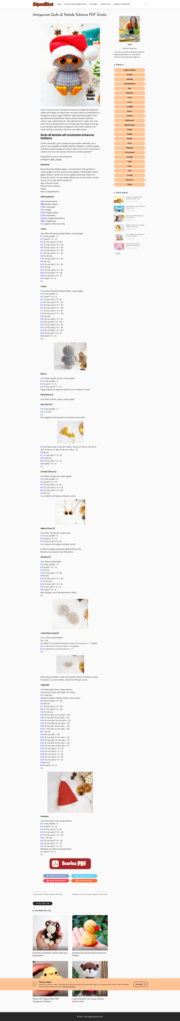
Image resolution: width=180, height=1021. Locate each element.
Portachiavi (45, 948)
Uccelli (129, 175)
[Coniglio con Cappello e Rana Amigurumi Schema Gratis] (119, 199)
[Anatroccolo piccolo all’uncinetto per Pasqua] (90, 932)
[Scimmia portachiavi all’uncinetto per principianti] (50, 932)
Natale (129, 138)
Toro (130, 170)
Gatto (129, 111)
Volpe (129, 184)
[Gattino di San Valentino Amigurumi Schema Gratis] (119, 246)
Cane (130, 97)
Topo (129, 166)
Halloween (129, 120)
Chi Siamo (93, 4)
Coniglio (129, 106)
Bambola (129, 93)
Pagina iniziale (129, 70)
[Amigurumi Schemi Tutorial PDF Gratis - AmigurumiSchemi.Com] (43, 4)
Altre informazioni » (69, 987)
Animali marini (129, 84)
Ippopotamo (129, 125)
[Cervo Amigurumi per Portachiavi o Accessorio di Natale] (119, 237)
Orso (130, 143)
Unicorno (129, 180)
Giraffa (130, 116)
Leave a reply (41, 903)
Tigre (129, 161)
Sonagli (130, 157)
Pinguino (129, 148)
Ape (129, 88)
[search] (145, 4)
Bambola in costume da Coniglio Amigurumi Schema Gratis (90, 894)
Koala (129, 129)
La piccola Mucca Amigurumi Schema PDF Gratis (47, 894)
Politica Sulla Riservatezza (75, 4)
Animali (37, 948)
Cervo (129, 102)
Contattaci (105, 4)
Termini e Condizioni (121, 4)
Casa (59, 4)
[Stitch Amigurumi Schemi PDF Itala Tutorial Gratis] (119, 209)
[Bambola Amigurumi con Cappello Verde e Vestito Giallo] (119, 227)
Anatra (129, 74)
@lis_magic (56, 159)
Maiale (129, 134)
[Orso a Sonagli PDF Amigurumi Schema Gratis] (119, 218)
